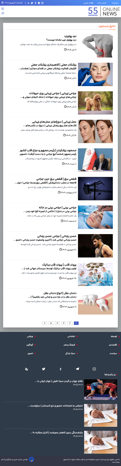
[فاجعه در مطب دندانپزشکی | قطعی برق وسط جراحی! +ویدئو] (95, 188)
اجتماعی (72, 336)
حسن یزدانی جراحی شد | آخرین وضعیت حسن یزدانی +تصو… (45, 240)
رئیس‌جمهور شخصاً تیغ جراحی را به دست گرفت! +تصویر (48, 154)
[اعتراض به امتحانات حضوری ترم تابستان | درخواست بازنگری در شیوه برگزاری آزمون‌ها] (100, 415)
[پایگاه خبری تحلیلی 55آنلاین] (104, 11)
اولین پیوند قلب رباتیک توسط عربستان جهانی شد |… (49, 268)
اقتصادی (113, 344)
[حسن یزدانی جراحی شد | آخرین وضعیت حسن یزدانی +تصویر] (95, 245)
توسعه (114, 336)
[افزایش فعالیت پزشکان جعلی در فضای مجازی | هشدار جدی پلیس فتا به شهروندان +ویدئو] (95, 74)
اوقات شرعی (88, 2)
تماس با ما (103, 2)
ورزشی (31, 336)
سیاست (114, 353)
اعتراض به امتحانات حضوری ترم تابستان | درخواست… (55, 405)
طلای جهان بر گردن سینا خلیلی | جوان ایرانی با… (59, 381)
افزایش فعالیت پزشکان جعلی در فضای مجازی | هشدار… (47, 68)
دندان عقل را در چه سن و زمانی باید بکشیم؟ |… (52, 297)
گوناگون (30, 344)
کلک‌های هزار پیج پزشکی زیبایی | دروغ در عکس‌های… (49, 125)
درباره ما (116, 2)
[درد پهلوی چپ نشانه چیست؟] (95, 45)
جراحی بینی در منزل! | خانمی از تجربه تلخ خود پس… (49, 211)
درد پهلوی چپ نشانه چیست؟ (61, 40)
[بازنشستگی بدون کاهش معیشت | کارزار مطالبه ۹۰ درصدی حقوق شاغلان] (100, 442)
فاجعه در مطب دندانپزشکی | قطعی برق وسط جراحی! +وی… (45, 182)
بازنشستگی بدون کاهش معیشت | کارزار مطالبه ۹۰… (56, 432)
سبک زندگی (71, 353)
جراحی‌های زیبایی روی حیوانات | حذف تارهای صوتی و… (48, 97)
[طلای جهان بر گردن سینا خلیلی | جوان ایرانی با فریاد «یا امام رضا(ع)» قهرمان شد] (100, 389)
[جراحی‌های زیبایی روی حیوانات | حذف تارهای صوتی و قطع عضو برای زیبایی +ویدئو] (95, 103)
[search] (2, 13)
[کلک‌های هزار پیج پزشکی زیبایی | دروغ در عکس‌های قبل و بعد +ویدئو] (95, 131)
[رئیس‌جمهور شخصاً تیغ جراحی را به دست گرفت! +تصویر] (95, 160)
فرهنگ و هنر (70, 344)
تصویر (31, 353)
